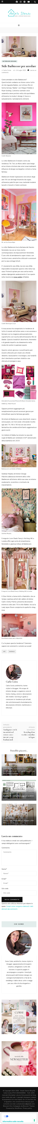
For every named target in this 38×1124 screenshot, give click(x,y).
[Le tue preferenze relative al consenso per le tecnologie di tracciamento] (34, 1120)
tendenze (11, 651)
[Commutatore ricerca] (35, 2)
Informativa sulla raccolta (13, 1121)
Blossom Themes (29, 1106)
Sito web (5, 888)
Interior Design (9, 61)
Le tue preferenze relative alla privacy (21, 1116)
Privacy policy (27, 1108)
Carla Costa (7, 70)
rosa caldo (18, 277)
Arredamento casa (10, 768)
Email (4, 879)
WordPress (18, 1108)
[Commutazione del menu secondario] (2, 1)
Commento (6, 848)
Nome (4, 869)
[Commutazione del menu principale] (19, 25)
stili (4, 651)
